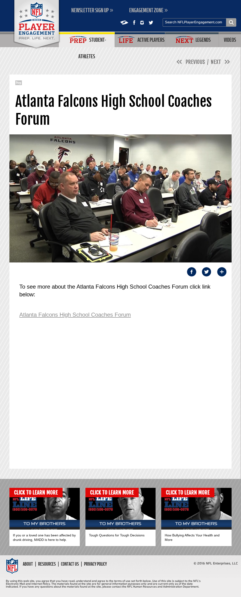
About (28, 564)
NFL (37, 25)
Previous (195, 62)
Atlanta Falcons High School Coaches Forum (75, 314)
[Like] (134, 22)
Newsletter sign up (90, 10)
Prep (18, 83)
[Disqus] (116, 399)
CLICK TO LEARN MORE (36, 492)
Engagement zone (146, 10)
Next (216, 62)
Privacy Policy (95, 564)
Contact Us (70, 564)
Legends (203, 40)
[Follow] (142, 23)
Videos (230, 40)
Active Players (151, 40)
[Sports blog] (124, 23)
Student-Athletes (92, 42)
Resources (47, 564)
